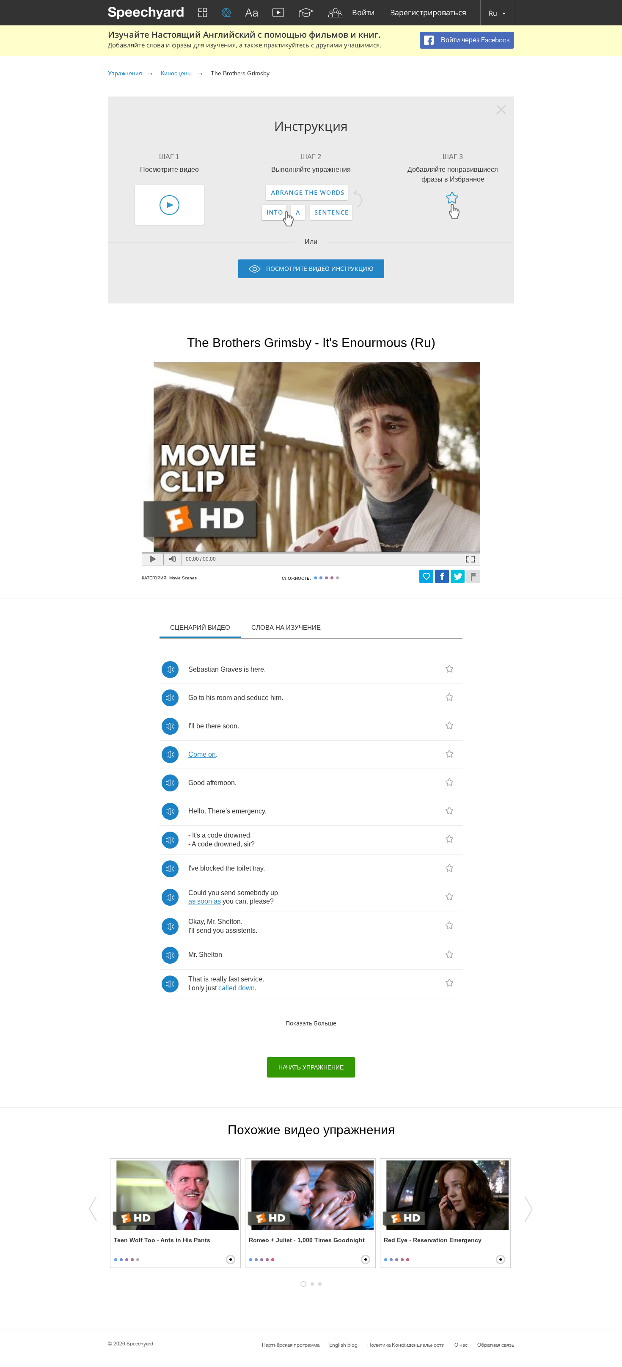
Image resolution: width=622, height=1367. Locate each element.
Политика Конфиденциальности (406, 1345)
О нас (461, 1345)
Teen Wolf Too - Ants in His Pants (162, 1240)
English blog (343, 1345)
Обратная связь (495, 1345)
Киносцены (176, 73)
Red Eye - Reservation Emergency (433, 1240)
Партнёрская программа (290, 1345)
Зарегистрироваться (428, 12)
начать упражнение (311, 1067)
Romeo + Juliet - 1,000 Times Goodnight (307, 1240)
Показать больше (311, 1023)
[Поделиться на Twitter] (458, 576)
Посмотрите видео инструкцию (320, 269)
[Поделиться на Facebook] (442, 576)
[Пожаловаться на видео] (473, 576)
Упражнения (125, 73)
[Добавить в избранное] (426, 576)
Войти (363, 12)
